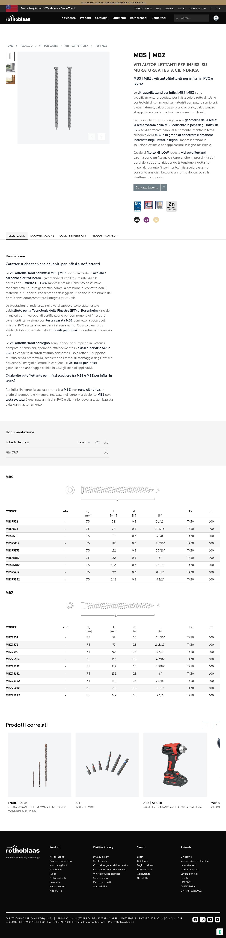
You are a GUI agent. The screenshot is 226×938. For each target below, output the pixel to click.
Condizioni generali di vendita (109, 869)
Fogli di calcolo (145, 865)
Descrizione (16, 235)
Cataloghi (142, 861)
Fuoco (53, 873)
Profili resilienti (57, 878)
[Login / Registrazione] (216, 18)
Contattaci (158, 17)
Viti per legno (56, 857)
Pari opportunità (102, 882)
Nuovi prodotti (57, 886)
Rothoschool (144, 869)
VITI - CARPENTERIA (76, 46)
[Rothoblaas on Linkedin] (203, 919)
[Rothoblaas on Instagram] (210, 919)
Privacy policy (101, 857)
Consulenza (143, 873)
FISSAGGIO (26, 46)
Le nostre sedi (189, 865)
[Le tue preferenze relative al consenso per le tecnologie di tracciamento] (219, 931)
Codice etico (100, 878)
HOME (9, 46)
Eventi (181, 8)
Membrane (55, 869)
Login (140, 857)
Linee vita (54, 882)
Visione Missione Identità (195, 861)
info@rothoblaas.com (93, 922)
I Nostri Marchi (143, 8)
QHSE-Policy (188, 886)
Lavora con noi (197, 8)
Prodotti (85, 17)
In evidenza (68, 17)
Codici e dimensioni (73, 235)
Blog (158, 8)
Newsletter (143, 878)
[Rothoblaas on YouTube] (217, 919)
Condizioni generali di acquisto (110, 865)
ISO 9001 (186, 882)
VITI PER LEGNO (48, 46)
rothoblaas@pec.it (124, 922)
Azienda (169, 8)
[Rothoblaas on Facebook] (195, 919)
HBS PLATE (55, 890)
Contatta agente (190, 869)
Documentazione (42, 235)
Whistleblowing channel (106, 873)
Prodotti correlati (105, 235)
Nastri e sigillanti (58, 865)
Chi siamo (186, 857)
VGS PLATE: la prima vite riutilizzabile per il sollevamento (113, 2)
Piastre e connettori (60, 861)
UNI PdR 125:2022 (191, 890)
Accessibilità (100, 886)
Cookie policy (101, 861)
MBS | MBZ (100, 46)
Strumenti (119, 17)
